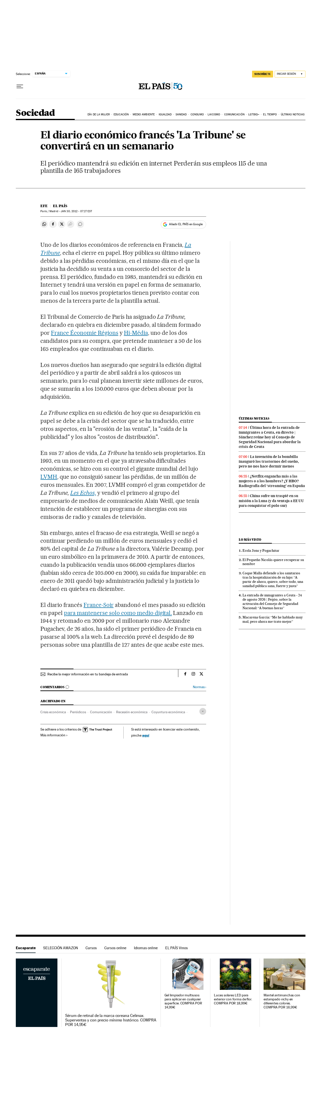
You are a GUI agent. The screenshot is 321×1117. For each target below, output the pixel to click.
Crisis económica (53, 712)
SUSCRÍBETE (262, 74)
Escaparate (26, 948)
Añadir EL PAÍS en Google (186, 224)
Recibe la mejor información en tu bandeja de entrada (87, 674)
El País (60, 206)
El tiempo (270, 114)
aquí (145, 735)
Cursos (91, 948)
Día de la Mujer (99, 114)
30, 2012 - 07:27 (76, 211)
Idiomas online (146, 948)
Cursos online (115, 948)
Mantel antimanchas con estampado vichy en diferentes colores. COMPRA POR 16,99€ (282, 1001)
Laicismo (214, 114)
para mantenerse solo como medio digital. (118, 612)
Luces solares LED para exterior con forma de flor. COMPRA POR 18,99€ (233, 999)
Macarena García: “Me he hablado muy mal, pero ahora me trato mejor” (273, 619)
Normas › (199, 687)
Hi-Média (136, 332)
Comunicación (234, 114)
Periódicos (78, 712)
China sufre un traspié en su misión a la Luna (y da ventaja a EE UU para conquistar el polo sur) (271, 501)
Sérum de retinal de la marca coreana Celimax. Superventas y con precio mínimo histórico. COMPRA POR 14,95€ (110, 1020)
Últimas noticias (293, 114)
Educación (121, 114)
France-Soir (99, 604)
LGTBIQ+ (253, 114)
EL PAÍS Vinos (176, 948)
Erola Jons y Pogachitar (261, 550)
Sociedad (35, 113)
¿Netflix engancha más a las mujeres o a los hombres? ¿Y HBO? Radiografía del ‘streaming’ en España (272, 481)
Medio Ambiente (144, 114)
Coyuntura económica (168, 712)
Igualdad (165, 114)
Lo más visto (250, 539)
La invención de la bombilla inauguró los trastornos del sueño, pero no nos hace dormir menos (269, 461)
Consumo (197, 114)
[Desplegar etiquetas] (202, 711)
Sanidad (181, 114)
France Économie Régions (84, 332)
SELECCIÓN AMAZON (60, 948)
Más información (52, 735)
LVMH (48, 476)
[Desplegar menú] (20, 87)
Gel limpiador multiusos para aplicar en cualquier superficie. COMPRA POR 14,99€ (183, 1001)
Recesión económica (131, 712)
